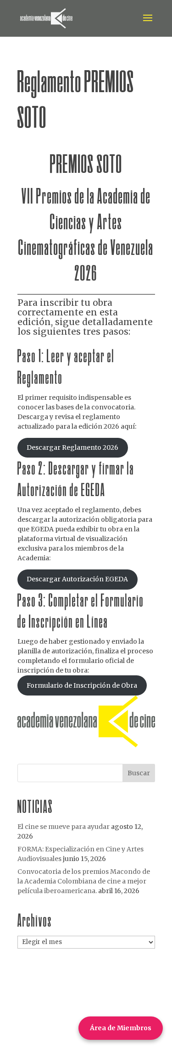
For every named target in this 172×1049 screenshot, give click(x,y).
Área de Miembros (120, 1028)
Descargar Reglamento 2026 (72, 447)
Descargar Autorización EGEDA (77, 579)
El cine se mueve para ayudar (63, 827)
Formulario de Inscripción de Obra (82, 685)
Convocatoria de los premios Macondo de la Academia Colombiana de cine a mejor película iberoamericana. (83, 881)
